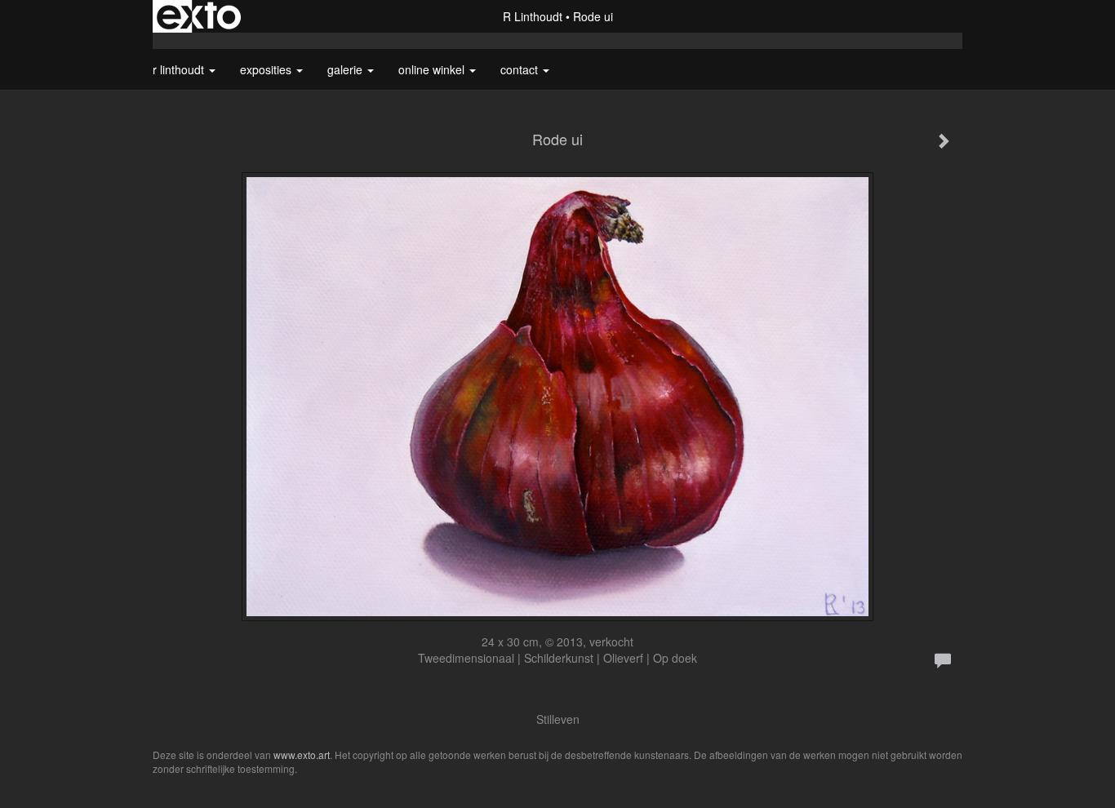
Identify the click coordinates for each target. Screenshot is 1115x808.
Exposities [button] (267, 69)
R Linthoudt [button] (180, 69)
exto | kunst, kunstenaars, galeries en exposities (199, 16)
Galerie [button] (346, 69)
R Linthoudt (532, 16)
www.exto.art (301, 754)
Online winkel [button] (433, 69)
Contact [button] (520, 69)
